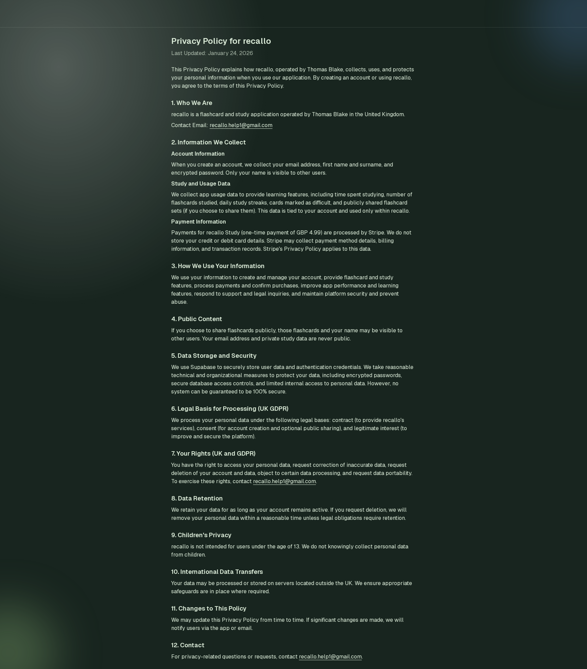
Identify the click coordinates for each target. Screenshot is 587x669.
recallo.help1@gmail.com (241, 125)
